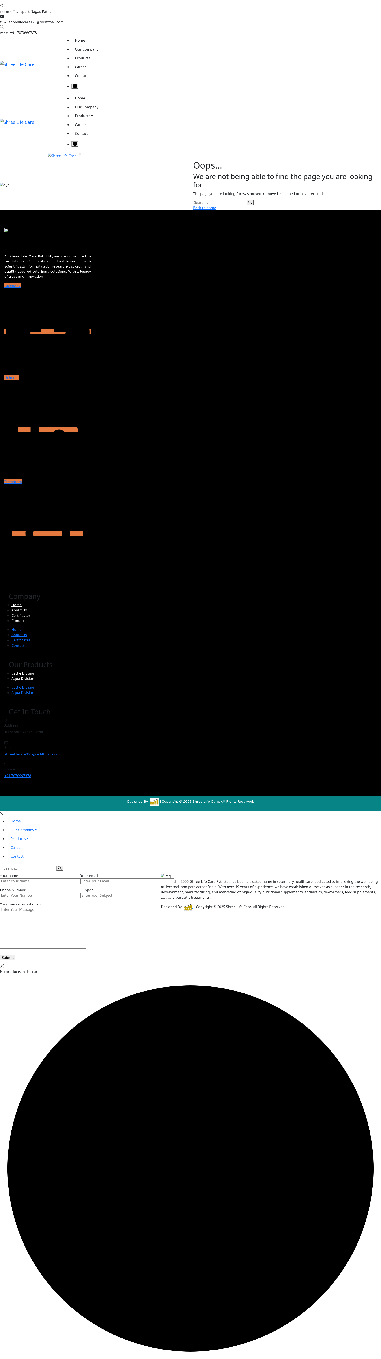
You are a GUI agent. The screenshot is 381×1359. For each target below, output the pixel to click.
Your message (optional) (20, 904)
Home (16, 604)
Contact (17, 620)
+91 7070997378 (23, 32)
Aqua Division (22, 678)
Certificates (20, 615)
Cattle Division (23, 673)
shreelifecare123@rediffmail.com (36, 22)
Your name (9, 875)
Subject (86, 890)
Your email (89, 875)
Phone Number (13, 890)
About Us (19, 610)
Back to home (204, 207)
